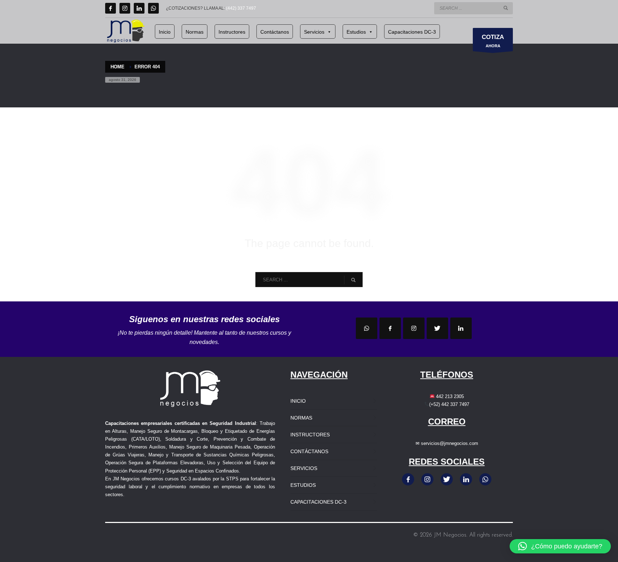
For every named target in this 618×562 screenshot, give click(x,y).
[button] (560, 546)
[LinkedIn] (139, 8)
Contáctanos (274, 32)
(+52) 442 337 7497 (449, 404)
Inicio (165, 32)
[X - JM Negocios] (447, 479)
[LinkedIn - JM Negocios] (466, 479)
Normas (194, 32)
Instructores (232, 32)
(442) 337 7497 (241, 8)
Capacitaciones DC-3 (412, 32)
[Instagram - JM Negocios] (427, 479)
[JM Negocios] (366, 328)
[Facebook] (110, 8)
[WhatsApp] (153, 8)
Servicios (314, 32)
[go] (505, 7)
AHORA (493, 41)
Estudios (356, 32)
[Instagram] (124, 8)
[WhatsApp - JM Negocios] (485, 479)
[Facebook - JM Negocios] (408, 479)
